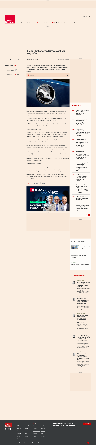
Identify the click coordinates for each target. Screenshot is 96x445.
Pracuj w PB (27, 425)
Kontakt (18, 436)
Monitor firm (35, 438)
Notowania (33, 22)
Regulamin (19, 433)
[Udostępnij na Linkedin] (19, 59)
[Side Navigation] (17, 23)
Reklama (26, 428)
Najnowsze (76, 105)
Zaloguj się (85, 16)
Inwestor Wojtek (51, 22)
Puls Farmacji (35, 436)
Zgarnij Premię (35, 428)
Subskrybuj (87, 423)
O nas (26, 433)
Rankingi (58, 22)
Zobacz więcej (84, 214)
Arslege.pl (43, 428)
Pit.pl (42, 433)
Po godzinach (63, 22)
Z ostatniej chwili (26, 22)
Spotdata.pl (35, 425)
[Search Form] (21, 23)
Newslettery (76, 22)
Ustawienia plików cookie (38, 442)
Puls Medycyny (44, 425)
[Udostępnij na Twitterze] (10, 59)
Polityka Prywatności (29, 442)
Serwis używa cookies (20, 442)
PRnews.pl (43, 430)
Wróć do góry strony (81, 442)
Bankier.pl (43, 436)
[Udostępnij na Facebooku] (6, 59)
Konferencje (70, 22)
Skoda (43, 183)
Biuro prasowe (19, 438)
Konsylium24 (35, 433)
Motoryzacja (35, 183)
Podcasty (39, 22)
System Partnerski (36, 430)
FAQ (18, 425)
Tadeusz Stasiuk (10, 70)
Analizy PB (44, 22)
